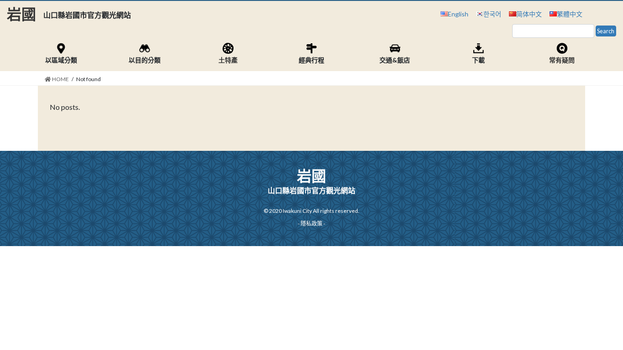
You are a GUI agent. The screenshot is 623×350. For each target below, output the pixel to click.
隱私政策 (311, 223)
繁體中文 (569, 14)
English (458, 14)
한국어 (492, 14)
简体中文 (529, 14)
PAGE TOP (599, 331)
